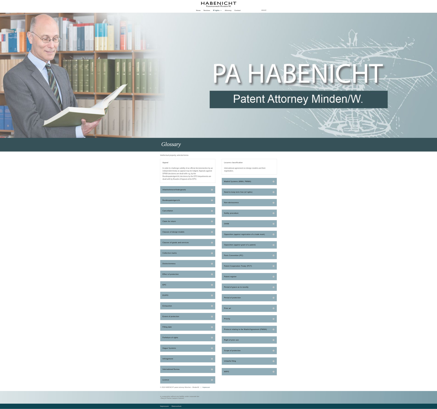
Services (206, 10)
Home (198, 10)
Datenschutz (176, 406)
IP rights (216, 10)
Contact (237, 10)
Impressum (206, 387)
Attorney (228, 10)
